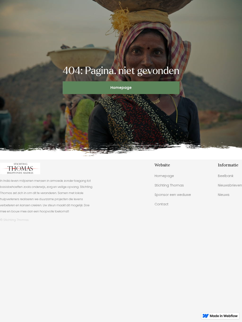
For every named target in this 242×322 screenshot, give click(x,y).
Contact (162, 204)
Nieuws (223, 194)
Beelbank (225, 175)
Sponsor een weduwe (173, 194)
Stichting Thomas (169, 185)
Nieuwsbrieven (230, 185)
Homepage (121, 87)
